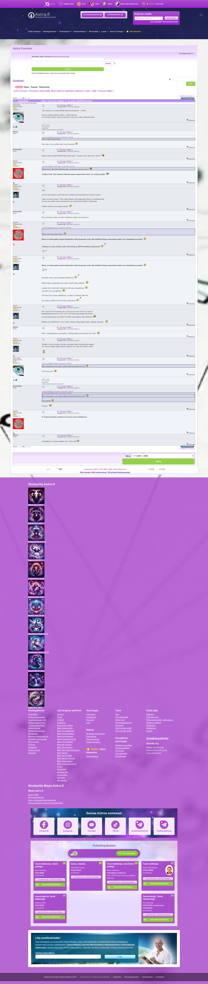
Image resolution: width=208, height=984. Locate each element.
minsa (15, 185)
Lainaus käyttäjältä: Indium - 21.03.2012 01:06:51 (56, 363)
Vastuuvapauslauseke (131, 977)
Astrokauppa (114, 15)
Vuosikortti (119, 725)
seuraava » (190, 96)
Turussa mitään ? (106, 91)
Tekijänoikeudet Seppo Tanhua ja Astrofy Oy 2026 (60, 977)
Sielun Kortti (120, 720)
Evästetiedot (160, 977)
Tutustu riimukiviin (93, 742)
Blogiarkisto (150, 725)
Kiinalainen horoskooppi (37, 739)
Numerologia (69, 4)
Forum (59, 767)
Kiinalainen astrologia (129, 4)
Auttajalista (32, 747)
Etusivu (52, 4)
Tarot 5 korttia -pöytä (123, 728)
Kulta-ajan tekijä (152, 717)
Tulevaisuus (65, 31)
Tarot (97, 4)
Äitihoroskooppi (34, 728)
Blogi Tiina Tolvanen (65, 747)
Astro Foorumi (22, 48)
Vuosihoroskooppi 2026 (37, 720)
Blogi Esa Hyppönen (65, 736)
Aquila (15, 161)
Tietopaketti (61, 769)
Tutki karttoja (34, 31)
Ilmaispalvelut (49, 31)
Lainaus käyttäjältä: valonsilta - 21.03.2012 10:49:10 (57, 391)
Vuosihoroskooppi (122, 748)
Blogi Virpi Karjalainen (65, 734)
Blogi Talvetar (62, 753)
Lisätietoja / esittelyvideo (50, 880)
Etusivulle (32, 753)
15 (29, 98)
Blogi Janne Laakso (65, 761)
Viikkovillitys (33, 714)
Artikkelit (31, 745)
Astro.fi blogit (116, 31)
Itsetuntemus (80, 31)
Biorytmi (60, 714)
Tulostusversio (188, 98)
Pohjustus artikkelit (153, 723)
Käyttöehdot (117, 977)
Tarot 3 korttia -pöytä (123, 731)
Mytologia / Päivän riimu (95, 734)
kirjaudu (55, 56)
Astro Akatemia (92, 756)
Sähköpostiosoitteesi (45, 953)
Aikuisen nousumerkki (37, 723)
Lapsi (104, 31)
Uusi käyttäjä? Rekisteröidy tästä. (164, 22)
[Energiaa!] (16, 127)
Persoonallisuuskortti (123, 723)
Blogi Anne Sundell (64, 756)
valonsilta (16, 105)
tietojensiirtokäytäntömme (122, 948)
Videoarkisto (151, 728)
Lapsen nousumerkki (36, 725)
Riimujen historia (92, 739)
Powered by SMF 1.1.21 (93, 469)
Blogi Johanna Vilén (65, 728)
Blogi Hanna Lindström (66, 758)
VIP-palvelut (135, 31)
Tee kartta (61, 778)
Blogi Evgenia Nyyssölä (66, 739)
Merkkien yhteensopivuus (38, 736)
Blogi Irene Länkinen (65, 742)
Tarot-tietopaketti (121, 717)
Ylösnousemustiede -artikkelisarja (159, 720)
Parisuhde (93, 31)
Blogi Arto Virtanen (64, 745)
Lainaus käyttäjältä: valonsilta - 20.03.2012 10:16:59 (57, 137)
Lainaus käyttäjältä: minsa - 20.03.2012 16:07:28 (56, 227)
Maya (84, 4)
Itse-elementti (120, 756)
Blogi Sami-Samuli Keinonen (68, 750)
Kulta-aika (156, 4)
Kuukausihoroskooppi (36, 717)
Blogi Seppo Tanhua (65, 725)
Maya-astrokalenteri (36, 797)
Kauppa (149, 731)
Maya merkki (33, 742)
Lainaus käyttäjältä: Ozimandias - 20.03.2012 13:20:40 (58, 166)
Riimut (110, 4)
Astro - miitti (90, 91)
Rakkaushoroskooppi (36, 731)
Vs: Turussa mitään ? (65, 105)
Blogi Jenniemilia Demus (67, 764)
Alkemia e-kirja (34, 750)
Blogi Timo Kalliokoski (65, 731)
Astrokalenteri (91, 15)
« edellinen (182, 96)
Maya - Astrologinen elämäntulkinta (42, 800)
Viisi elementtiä (121, 754)
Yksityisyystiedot (147, 977)
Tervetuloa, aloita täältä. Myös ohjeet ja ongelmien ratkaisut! (56, 91)
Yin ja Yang (119, 751)
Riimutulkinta (91, 737)
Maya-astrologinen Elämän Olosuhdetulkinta (45, 803)
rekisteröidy (65, 56)
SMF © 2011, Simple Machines (114, 469)
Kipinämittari (33, 734)
